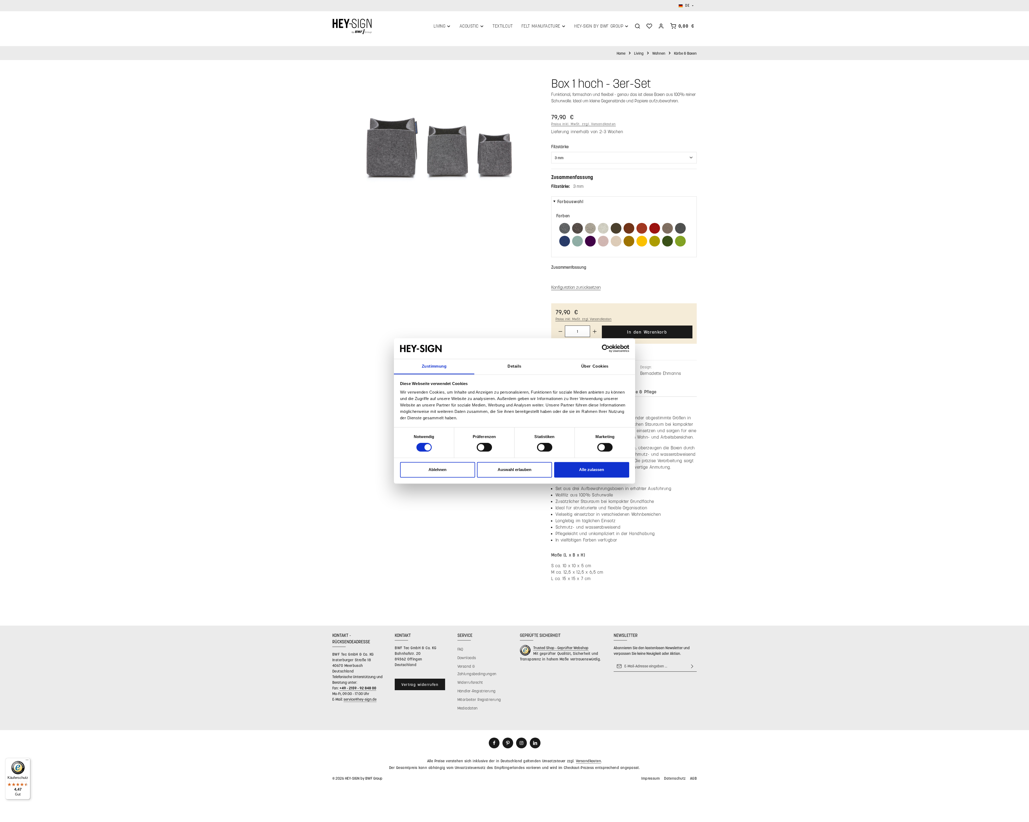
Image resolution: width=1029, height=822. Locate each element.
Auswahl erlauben (514, 469)
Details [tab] (514, 366)
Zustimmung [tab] (434, 366)
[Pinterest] (507, 743)
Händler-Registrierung (476, 691)
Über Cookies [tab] (595, 366)
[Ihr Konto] (661, 26)
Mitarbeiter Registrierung (479, 699)
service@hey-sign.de (360, 699)
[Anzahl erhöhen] (595, 331)
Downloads (466, 657)
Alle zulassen (591, 469)
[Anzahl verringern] (560, 331)
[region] (436, 145)
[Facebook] (494, 743)
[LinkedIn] (535, 743)
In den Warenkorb (647, 331)
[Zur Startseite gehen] (352, 26)
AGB (693, 778)
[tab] (662, 392)
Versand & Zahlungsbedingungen (477, 670)
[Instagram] (521, 743)
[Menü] (27, 761)
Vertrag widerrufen (419, 684)
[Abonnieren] (692, 666)
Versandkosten (588, 761)
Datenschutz (675, 778)
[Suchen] (637, 26)
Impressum (650, 778)
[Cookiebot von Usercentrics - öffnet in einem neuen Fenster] (605, 349)
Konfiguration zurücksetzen (576, 287)
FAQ (460, 649)
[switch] (484, 447)
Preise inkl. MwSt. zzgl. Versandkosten (583, 124)
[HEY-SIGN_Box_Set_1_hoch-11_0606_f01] (436, 145)
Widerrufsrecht (470, 682)
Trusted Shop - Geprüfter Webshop (560, 647)
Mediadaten (467, 708)
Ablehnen (437, 469)
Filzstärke (560, 146)
